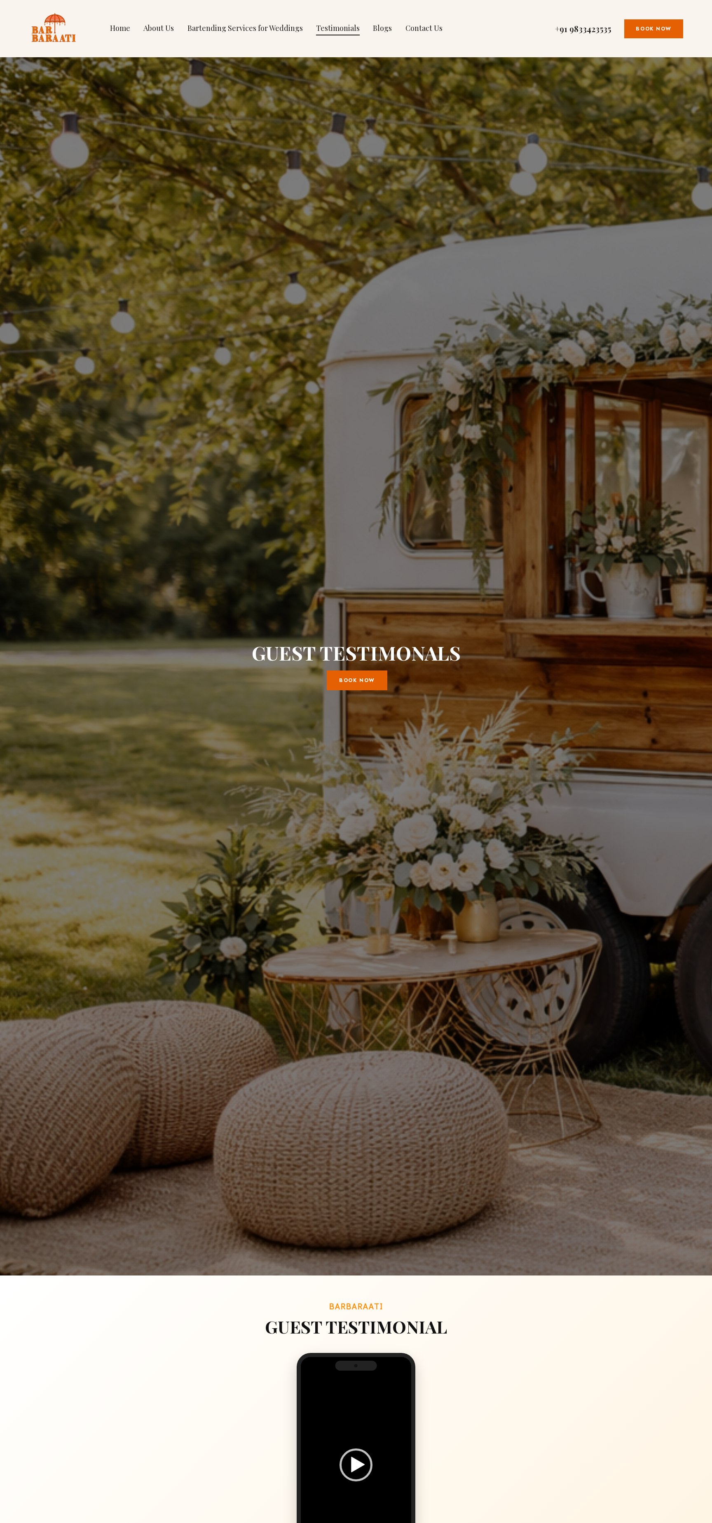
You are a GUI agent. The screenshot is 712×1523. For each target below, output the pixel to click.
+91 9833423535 (583, 29)
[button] (356, 1464)
